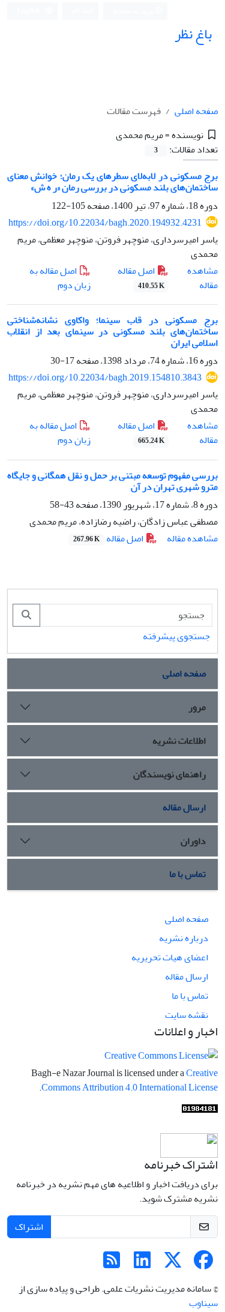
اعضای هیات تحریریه (169, 957)
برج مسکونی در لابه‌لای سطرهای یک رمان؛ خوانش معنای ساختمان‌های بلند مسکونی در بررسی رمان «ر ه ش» (112, 181)
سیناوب (203, 1303)
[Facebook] (203, 1264)
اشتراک (29, 1227)
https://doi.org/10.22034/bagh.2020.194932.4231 (105, 223)
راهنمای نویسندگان (169, 774)
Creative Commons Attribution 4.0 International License (129, 1080)
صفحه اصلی (196, 111)
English (29, 11)
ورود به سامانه (133, 11)
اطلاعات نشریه (179, 741)
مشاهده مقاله (202, 278)
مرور (197, 707)
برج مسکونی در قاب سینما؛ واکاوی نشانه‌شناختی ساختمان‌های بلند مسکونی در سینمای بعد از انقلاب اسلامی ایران (112, 331)
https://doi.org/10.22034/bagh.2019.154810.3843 (105, 378)
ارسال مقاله (184, 807)
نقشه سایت (186, 1015)
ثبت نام (83, 10)
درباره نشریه (183, 938)
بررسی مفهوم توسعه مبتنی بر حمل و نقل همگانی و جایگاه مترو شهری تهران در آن (112, 481)
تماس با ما (187, 874)
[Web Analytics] (200, 1112)
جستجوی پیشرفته (176, 636)
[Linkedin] (142, 1264)
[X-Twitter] (172, 1264)
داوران (193, 841)
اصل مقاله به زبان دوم (60, 278)
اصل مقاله (141, 277)
